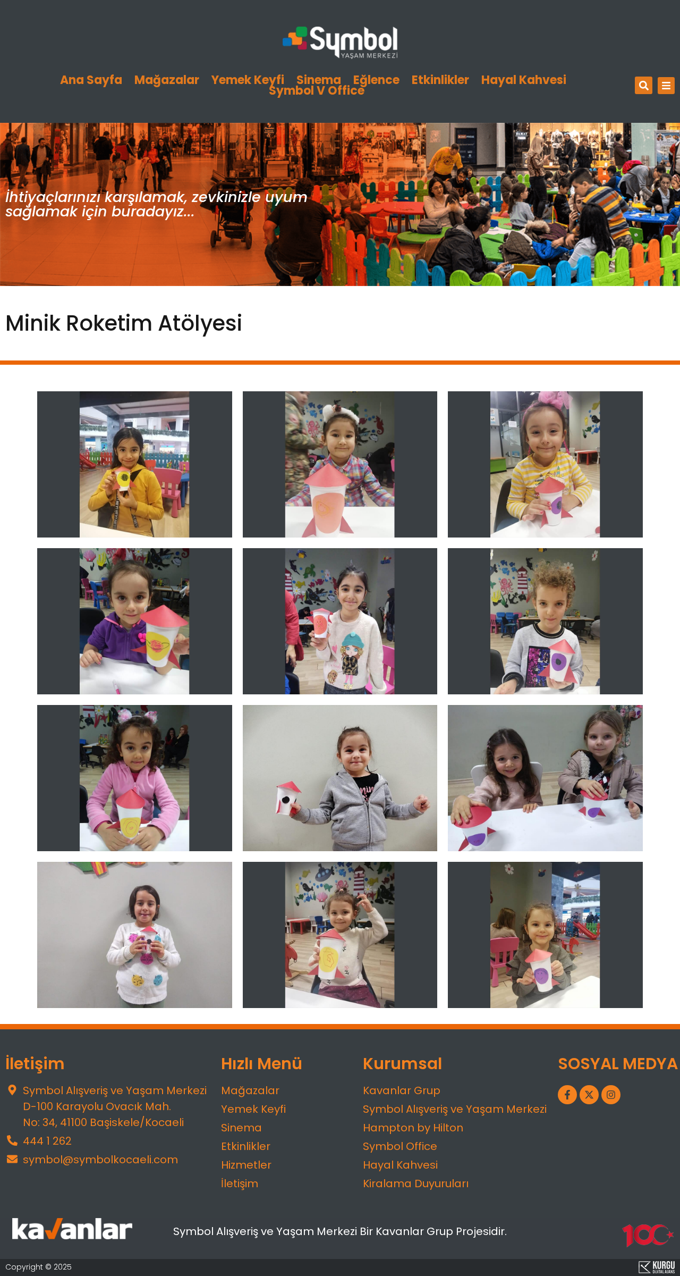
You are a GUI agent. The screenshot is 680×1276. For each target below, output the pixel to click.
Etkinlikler (440, 80)
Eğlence (376, 80)
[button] (643, 85)
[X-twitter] (589, 1094)
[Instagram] (610, 1094)
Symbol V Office (316, 91)
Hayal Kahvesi (523, 80)
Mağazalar (166, 80)
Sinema (318, 80)
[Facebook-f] (567, 1094)
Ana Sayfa (91, 80)
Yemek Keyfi (247, 80)
